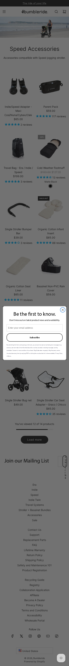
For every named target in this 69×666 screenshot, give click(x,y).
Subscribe (35, 337)
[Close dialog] (62, 309)
